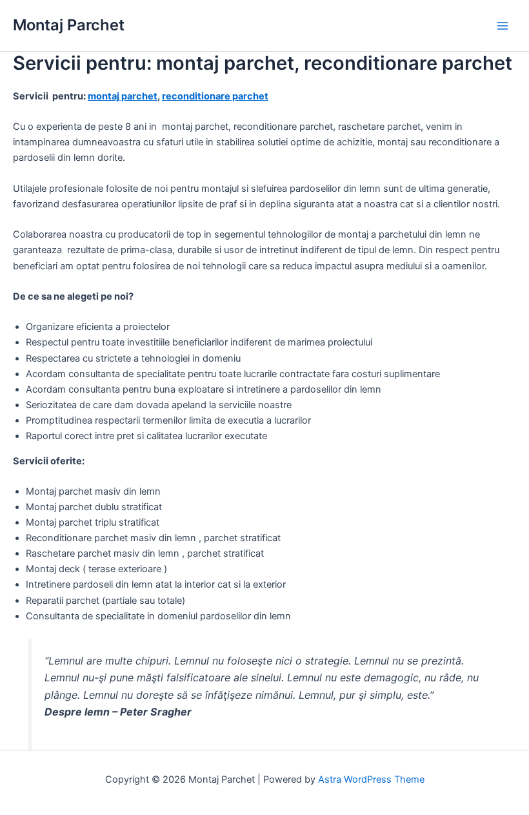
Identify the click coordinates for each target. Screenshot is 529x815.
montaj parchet (122, 96)
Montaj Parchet (69, 24)
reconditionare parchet (215, 96)
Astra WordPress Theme (371, 779)
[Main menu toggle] (502, 25)
